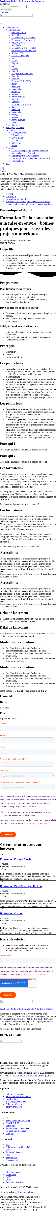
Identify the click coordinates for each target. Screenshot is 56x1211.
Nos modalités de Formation (24, 153)
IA (12, 58)
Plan (4, 869)
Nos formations (13, 30)
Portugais (15, 91)
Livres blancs (17, 138)
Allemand (15, 86)
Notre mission (12, 27)
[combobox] (13, 6)
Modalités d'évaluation (17, 642)
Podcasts (15, 140)
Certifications (17, 161)
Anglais (15, 76)
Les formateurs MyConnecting (25, 156)
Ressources (11, 130)
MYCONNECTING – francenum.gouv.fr (32, 1075)
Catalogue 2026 (18, 132)
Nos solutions (12, 125)
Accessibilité (9, 552)
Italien (14, 84)
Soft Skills (16, 35)
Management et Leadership (23, 37)
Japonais (15, 94)
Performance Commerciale (23, 40)
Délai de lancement (14, 613)
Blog (8, 163)
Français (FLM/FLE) (21, 81)
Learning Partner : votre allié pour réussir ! (30, 158)
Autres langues (18, 96)
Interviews (16, 143)
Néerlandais (16, 89)
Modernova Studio (26, 1192)
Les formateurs (11, 468)
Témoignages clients (15, 127)
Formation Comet (11, 913)
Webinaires (16, 135)
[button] (28, 363)
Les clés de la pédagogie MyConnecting (29, 150)
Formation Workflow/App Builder (21, 886)
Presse (14, 145)
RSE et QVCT (18, 43)
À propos (10, 148)
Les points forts (11, 363)
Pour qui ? (8, 443)
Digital (14, 63)
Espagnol (15, 78)
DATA (14, 61)
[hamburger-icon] (1, 23)
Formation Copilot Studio (16, 859)
